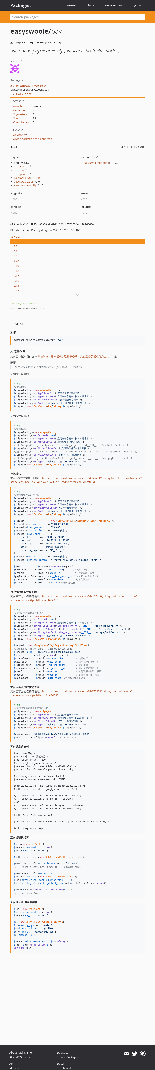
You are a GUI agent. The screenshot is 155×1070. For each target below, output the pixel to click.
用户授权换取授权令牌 (64, 356)
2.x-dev (15, 236)
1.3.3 (14, 241)
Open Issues (21, 122)
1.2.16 (15, 280)
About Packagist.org (21, 1052)
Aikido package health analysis (32, 139)
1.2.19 (15, 266)
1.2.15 (15, 285)
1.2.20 (15, 261)
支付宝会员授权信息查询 (94, 356)
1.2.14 (15, 290)
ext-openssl (21, 174)
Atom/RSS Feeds (19, 1057)
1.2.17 (15, 276)
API (11, 1063)
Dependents (21, 110)
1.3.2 (14, 246)
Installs (17, 106)
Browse (71, 5)
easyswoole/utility (25, 185)
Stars (16, 118)
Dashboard (64, 1068)
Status (61, 1063)
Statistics (62, 1052)
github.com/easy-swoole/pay (28, 85)
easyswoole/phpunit (96, 162)
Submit (89, 5)
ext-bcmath (21, 166)
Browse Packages (67, 1057)
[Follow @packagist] (134, 1053)
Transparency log (21, 93)
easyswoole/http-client (28, 178)
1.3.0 (14, 256)
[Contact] (126, 1053)
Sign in (136, 5)
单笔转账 (43, 356)
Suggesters (20, 114)
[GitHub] (143, 1053)
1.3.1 (14, 251)
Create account (113, 5)
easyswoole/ (30, 31)
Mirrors (14, 1068)
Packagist (20, 5)
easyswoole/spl (23, 181)
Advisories (19, 135)
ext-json (19, 170)
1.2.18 (15, 271)
